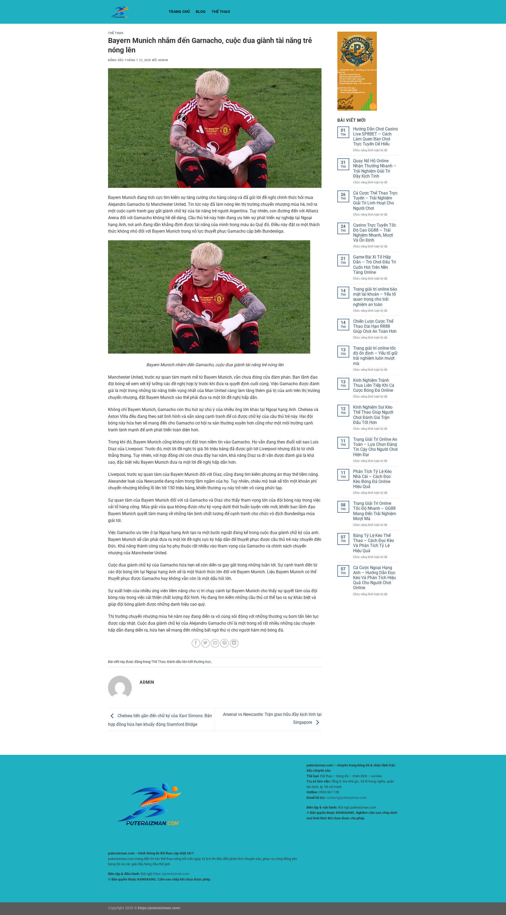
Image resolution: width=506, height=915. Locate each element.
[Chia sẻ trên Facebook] (196, 643)
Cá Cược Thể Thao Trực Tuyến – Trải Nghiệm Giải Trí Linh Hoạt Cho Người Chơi (375, 200)
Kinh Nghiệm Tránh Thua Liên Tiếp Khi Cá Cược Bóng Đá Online (373, 385)
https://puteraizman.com (171, 874)
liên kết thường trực (196, 662)
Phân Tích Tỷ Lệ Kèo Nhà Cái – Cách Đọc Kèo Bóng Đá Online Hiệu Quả (372, 479)
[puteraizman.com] (134, 12)
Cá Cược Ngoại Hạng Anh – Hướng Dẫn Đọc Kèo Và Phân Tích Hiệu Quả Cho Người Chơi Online (374, 577)
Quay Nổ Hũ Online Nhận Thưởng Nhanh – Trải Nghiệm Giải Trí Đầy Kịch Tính (374, 168)
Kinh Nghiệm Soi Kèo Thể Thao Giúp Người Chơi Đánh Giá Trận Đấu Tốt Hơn (373, 415)
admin (163, 60)
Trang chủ (179, 11)
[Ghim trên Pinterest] (224, 643)
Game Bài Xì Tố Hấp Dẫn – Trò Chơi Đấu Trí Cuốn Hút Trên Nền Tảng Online (374, 265)
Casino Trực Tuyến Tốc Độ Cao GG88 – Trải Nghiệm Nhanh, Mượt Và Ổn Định (374, 233)
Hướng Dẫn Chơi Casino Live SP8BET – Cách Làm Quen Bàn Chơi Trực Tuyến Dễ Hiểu (375, 136)
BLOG (201, 11)
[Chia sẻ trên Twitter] (205, 643)
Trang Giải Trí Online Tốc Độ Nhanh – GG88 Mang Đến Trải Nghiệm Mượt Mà (374, 511)
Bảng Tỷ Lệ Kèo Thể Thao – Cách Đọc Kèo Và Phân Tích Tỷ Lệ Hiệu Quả (373, 543)
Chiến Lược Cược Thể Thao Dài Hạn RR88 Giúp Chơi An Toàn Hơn (375, 326)
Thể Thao (221, 11)
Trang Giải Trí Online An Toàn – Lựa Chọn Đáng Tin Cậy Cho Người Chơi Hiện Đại (375, 447)
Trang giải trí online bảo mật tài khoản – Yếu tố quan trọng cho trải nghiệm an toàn (375, 297)
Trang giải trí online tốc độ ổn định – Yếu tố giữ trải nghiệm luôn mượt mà (375, 356)
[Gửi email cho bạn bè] (215, 643)
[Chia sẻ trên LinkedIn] (234, 643)
